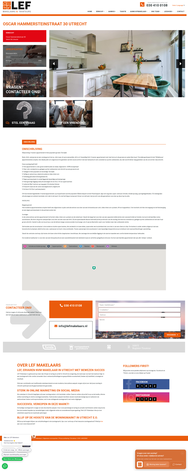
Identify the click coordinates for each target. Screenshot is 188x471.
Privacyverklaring (64, 438)
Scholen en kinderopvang (37, 246)
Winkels (114, 246)
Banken (86, 246)
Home (90, 11)
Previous (53, 63)
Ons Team (155, 11)
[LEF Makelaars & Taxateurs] (20, 7)
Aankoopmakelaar (138, 11)
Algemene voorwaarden (50, 438)
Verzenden (171, 335)
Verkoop (99, 11)
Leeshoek (168, 11)
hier (102, 421)
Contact (180, 11)
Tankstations (73, 246)
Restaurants (100, 246)
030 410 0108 (157, 5)
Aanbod (111, 11)
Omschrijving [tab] (29, 142)
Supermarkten (57, 246)
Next (180, 63)
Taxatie (123, 11)
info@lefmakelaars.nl (72, 326)
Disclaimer (73, 438)
